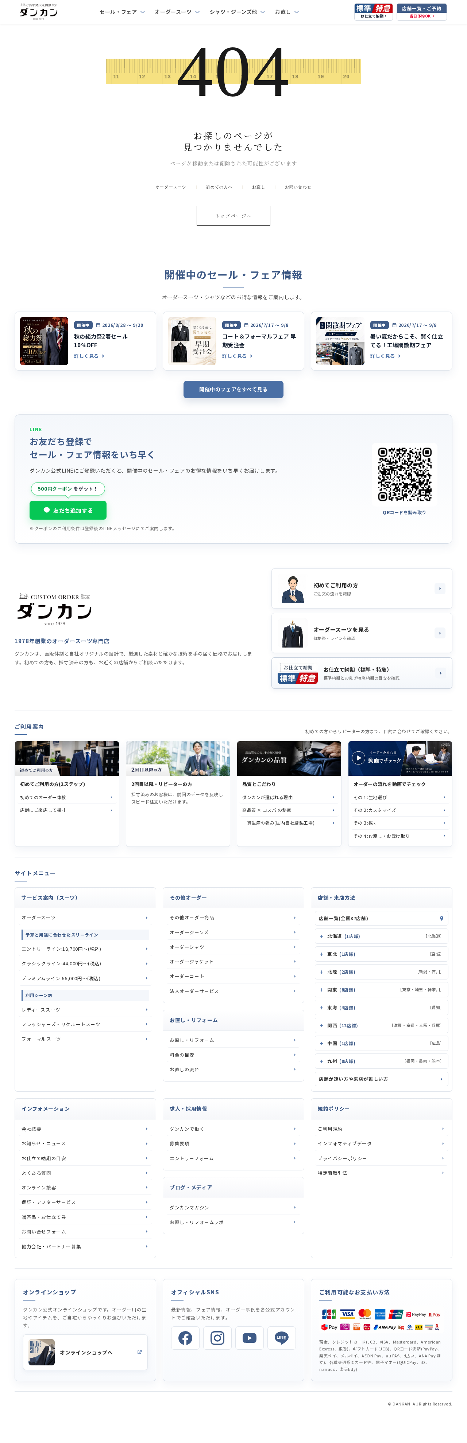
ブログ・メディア (191, 1187)
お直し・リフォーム (194, 1020)
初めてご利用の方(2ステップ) (52, 784)
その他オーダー (188, 897)
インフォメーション (46, 1108)
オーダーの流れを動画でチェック (390, 784)
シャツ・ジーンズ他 (233, 11)
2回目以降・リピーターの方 (161, 784)
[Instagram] (217, 1338)
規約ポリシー (334, 1108)
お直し (283, 11)
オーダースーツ (173, 11)
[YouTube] (249, 1338)
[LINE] (281, 1338)
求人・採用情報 (188, 1108)
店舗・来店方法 (336, 897)
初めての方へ (219, 187)
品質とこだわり (259, 784)
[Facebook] (185, 1338)
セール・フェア (118, 11)
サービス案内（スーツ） (51, 897)
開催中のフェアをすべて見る (233, 389)
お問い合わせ (298, 187)
